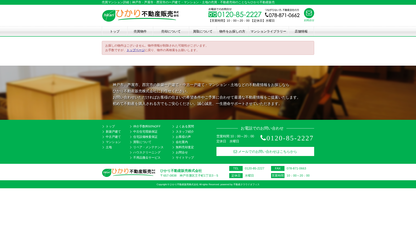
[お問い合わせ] (309, 20)
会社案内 (182, 142)
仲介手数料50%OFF (147, 126)
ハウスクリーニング (147, 152)
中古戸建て (113, 136)
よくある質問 (185, 126)
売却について (171, 31)
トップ (115, 31)
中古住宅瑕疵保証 (145, 131)
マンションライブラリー (268, 31)
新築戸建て (113, 131)
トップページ (136, 50)
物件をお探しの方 (232, 31)
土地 (109, 147)
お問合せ (182, 152)
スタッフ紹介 (185, 131)
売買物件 (140, 31)
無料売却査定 (185, 147)
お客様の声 (183, 136)
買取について (203, 31)
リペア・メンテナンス (148, 147)
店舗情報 (301, 31)
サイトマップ (185, 157)
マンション (113, 142)
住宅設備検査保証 (145, 136)
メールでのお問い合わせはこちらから (267, 151)
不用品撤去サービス (147, 157)
